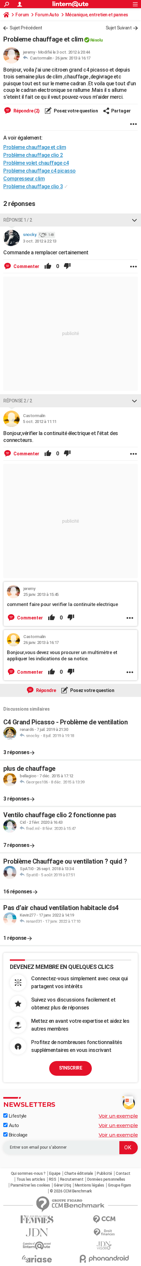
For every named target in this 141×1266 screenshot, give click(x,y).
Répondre (45, 690)
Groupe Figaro (119, 1185)
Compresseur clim (24, 179)
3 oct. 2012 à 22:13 (39, 241)
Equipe (55, 1173)
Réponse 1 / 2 (17, 220)
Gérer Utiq (62, 1185)
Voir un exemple (118, 1116)
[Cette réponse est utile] (48, 266)
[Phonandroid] (104, 1259)
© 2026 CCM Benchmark (70, 1191)
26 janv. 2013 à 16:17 (73, 58)
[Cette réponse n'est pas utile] (67, 266)
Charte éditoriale (78, 1173)
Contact (123, 1173)
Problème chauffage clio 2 (33, 155)
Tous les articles (30, 1179)
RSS (52, 1179)
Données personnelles (106, 1179)
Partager (121, 110)
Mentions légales (89, 1185)
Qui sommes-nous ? (28, 1173)
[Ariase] (36, 1258)
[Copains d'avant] (36, 1245)
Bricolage (17, 1135)
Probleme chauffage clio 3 (33, 186)
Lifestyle (17, 1116)
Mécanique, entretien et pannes (96, 14)
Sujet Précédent (26, 27)
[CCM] (104, 1219)
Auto (13, 1125)
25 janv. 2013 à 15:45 (41, 594)
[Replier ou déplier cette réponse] (134, 220)
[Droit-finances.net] (104, 1232)
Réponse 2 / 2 (17, 400)
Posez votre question (75, 110)
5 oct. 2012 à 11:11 (39, 421)
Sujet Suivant (119, 27)
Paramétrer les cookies (30, 1185)
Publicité (104, 1173)
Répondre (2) (26, 110)
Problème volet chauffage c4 (36, 163)
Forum (22, 14)
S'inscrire (70, 1068)
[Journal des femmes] (36, 1219)
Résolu (96, 40)
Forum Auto (47, 14)
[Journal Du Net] (36, 1232)
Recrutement (72, 1179)
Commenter (25, 266)
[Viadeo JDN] (104, 1245)
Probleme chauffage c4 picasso (39, 171)
